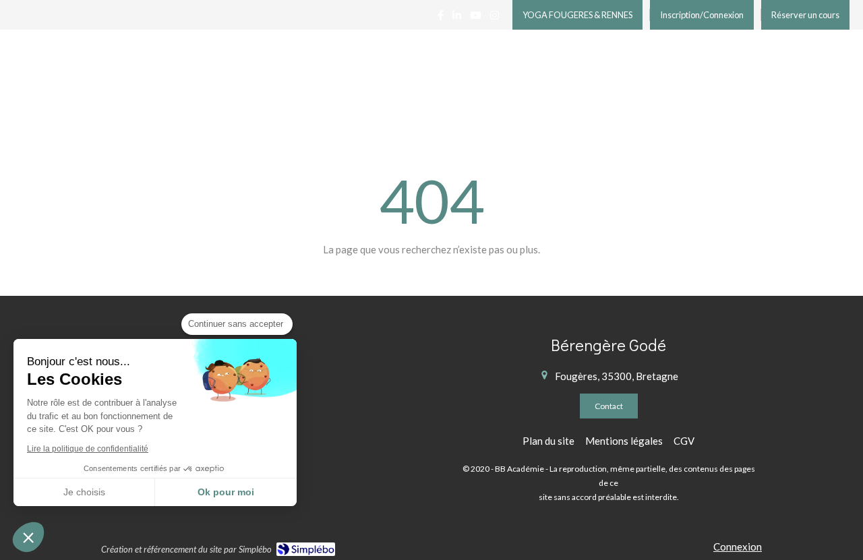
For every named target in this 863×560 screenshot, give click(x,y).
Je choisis (84, 492)
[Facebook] (441, 18)
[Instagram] (494, 18)
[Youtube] (475, 18)
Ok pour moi (226, 492)
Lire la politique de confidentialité (87, 449)
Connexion (737, 546)
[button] (28, 537)
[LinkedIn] (456, 18)
